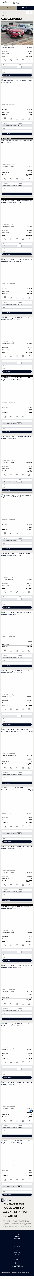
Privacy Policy (22, 1271)
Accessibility (9, 1271)
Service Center (17, 1249)
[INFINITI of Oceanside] (11, 2)
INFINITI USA (17, 1238)
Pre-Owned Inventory (17, 1244)
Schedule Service (17, 1250)
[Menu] (30, 3)
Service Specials (17, 1252)
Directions (17, 1236)
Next (9, 1200)
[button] (31, 1111)
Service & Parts (17, 1246)
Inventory (17, 1240)
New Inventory (17, 1243)
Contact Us (17, 1231)
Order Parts (17, 1254)
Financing (17, 1234)
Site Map (15, 1271)
